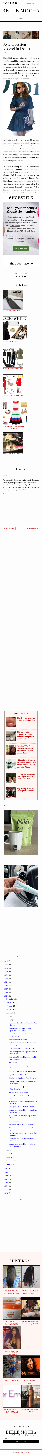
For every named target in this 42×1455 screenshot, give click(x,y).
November (10, 1002)
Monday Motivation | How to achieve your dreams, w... (22, 1145)
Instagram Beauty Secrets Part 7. (19, 1092)
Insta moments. (14, 1121)
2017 (6, 989)
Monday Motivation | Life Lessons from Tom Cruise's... (22, 1088)
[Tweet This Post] (17, 276)
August (9, 1013)
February (9, 1161)
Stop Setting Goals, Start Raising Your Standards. (26, 789)
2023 (6, 968)
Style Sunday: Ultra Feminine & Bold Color (15, 426)
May (8, 1150)
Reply (4, 493)
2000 (6, 1193)
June (8, 1020)
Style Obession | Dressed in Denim (21, 1075)
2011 (6, 1179)
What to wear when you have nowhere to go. (23, 1129)
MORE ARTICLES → (32, 528)
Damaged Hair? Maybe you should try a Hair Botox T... (22, 1082)
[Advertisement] (21, 620)
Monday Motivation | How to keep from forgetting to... (23, 1111)
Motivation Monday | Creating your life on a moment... (23, 1058)
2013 (6, 1172)
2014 (6, 1169)
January (9, 1164)
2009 (6, 1186)
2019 (6, 982)
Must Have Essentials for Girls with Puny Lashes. (23, 1024)
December (10, 999)
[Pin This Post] (22, 276)
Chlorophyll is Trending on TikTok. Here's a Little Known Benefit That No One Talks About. (26, 763)
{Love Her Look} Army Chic (13, 368)
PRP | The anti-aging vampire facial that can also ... (23, 1134)
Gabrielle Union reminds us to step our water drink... (22, 1035)
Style (4, 52)
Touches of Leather (13, 310)
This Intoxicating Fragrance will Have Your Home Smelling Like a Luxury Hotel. (26, 735)
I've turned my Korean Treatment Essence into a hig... (23, 1044)
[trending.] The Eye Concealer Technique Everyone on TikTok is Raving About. (25, 749)
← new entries (9, 528)
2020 (6, 978)
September (10, 1009)
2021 (6, 975)
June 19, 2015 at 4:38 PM (8, 477)
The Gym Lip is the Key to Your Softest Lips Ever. (26, 719)
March (8, 1157)
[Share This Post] (19, 276)
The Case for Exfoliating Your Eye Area (22, 1078)
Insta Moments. (14, 1062)
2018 (6, 985)
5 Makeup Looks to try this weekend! (21, 1124)
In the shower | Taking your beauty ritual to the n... (23, 1102)
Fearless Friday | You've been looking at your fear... (22, 1097)
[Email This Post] (25, 276)
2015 (6, 996)
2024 (6, 964)
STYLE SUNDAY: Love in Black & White (15, 342)
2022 (6, 971)
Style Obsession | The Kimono (19, 1039)
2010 (6, 1182)
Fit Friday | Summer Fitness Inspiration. (22, 1071)
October (9, 1006)
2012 (6, 1175)
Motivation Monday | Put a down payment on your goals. (20, 1029)
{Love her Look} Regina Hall (13, 395)
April (8, 1154)
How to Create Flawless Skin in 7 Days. (22, 1048)
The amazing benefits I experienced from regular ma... (23, 1052)
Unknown (6, 475)
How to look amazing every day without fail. (22, 1116)
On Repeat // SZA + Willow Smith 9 (21, 1106)
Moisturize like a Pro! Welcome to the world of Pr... (21, 1139)
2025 (6, 961)
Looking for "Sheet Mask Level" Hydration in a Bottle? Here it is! (26, 776)
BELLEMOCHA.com (24, 1452)
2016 (6, 992)
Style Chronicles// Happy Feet (13, 454)
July (8, 1016)
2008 (6, 1189)
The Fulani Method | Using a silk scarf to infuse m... (23, 1067)
